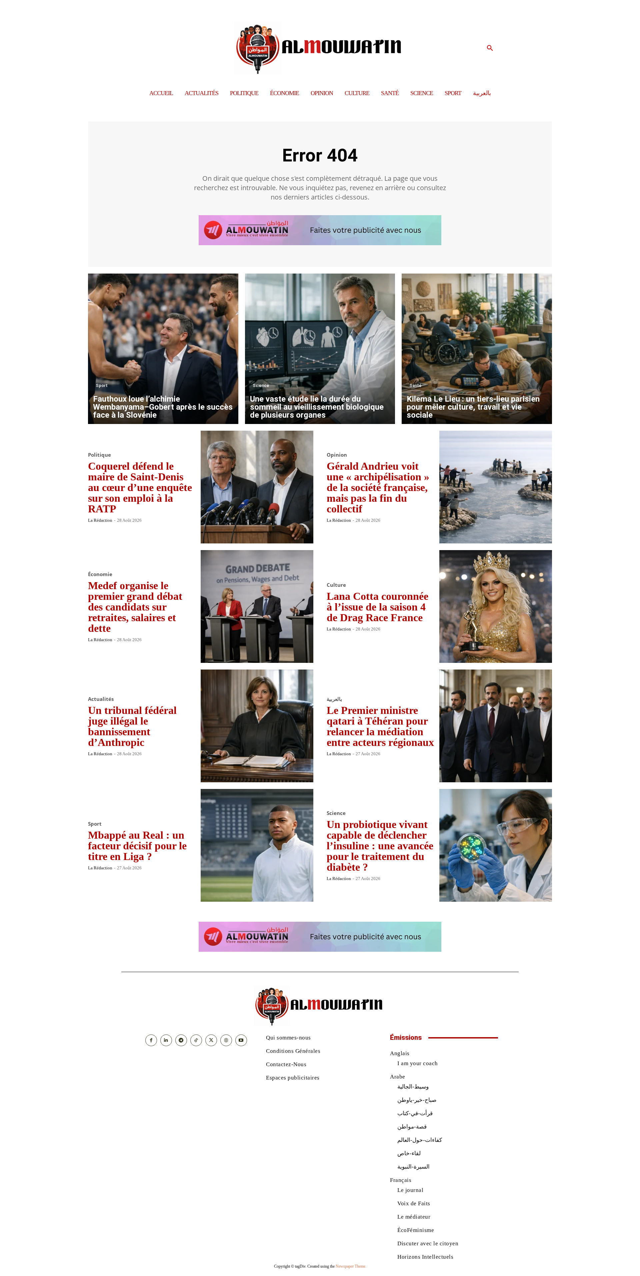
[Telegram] (181, 1040)
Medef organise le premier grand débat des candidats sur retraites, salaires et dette (135, 606)
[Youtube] (241, 1040)
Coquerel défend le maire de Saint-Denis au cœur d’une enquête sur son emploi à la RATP (140, 487)
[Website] (226, 1040)
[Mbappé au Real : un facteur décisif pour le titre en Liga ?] (257, 845)
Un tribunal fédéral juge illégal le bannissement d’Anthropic (132, 726)
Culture (336, 584)
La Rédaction (100, 520)
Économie (100, 574)
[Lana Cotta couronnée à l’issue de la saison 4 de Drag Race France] (495, 606)
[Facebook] (151, 1040)
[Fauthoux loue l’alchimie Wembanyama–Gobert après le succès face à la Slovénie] (163, 349)
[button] (490, 48)
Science (261, 385)
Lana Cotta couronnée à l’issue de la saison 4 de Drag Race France (377, 606)
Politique (99, 454)
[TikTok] (196, 1040)
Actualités (101, 699)
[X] (211, 1040)
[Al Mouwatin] (320, 48)
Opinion (337, 454)
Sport (102, 385)
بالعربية (334, 699)
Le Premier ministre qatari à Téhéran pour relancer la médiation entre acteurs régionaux (380, 726)
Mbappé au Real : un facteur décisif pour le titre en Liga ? (137, 845)
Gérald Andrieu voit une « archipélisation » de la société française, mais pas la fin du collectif (378, 487)
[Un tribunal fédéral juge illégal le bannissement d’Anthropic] (257, 726)
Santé (415, 385)
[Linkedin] (166, 1040)
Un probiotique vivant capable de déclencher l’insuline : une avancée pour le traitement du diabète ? (380, 845)
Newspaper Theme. (351, 1266)
